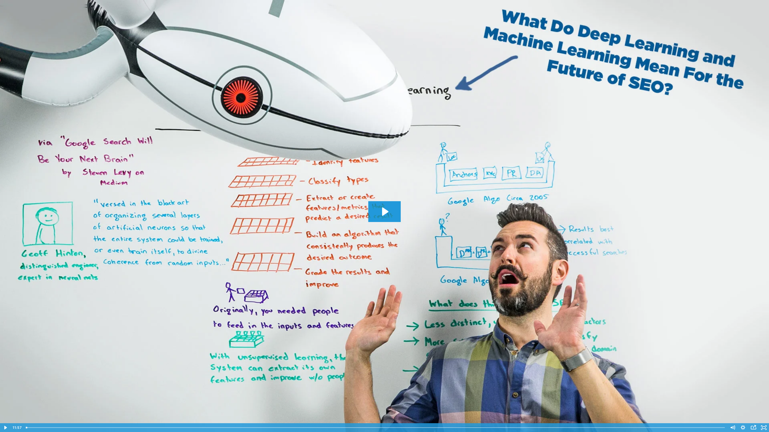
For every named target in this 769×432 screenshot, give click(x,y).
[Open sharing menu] (753, 427)
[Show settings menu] (743, 427)
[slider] (375, 427)
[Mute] (732, 427)
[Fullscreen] (764, 427)
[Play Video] (5, 427)
